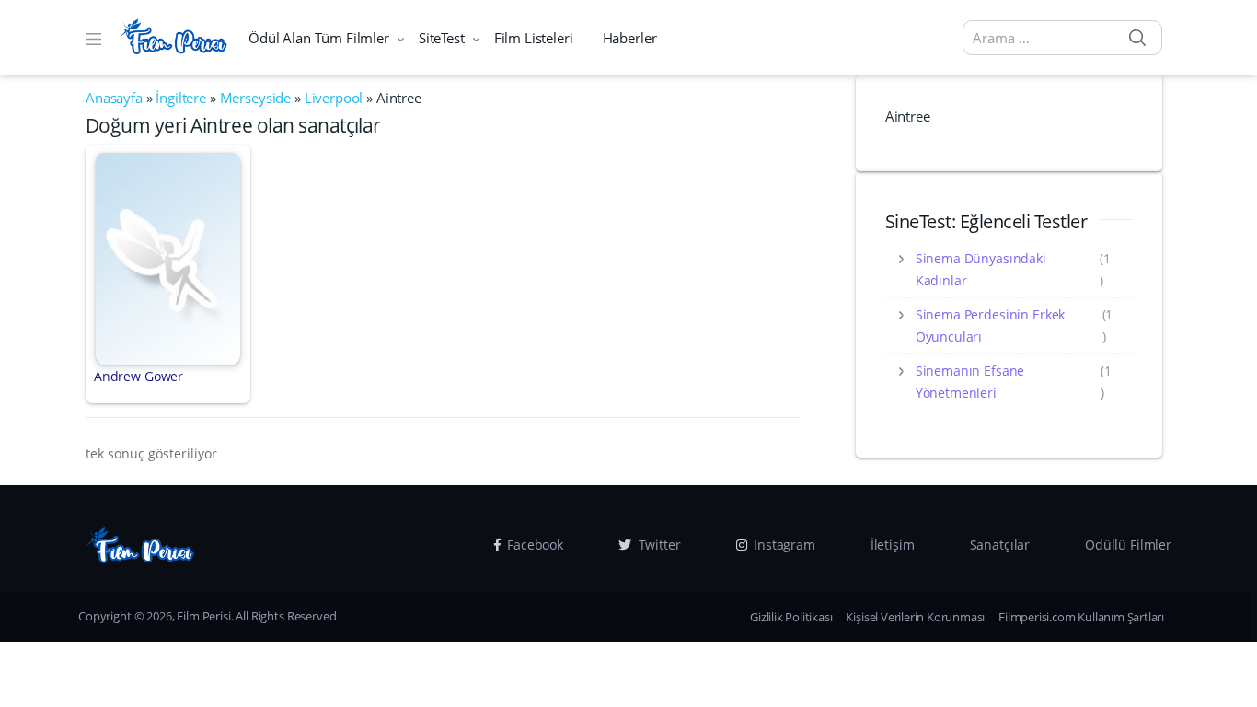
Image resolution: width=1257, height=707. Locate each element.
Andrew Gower (138, 376)
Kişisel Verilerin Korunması (915, 616)
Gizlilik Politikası (791, 616)
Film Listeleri (533, 38)
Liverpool (334, 97)
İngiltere (181, 97)
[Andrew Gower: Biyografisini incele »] (168, 257)
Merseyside (256, 97)
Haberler (630, 38)
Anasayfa (114, 97)
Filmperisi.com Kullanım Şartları (1081, 616)
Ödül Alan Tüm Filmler (318, 38)
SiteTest (442, 38)
